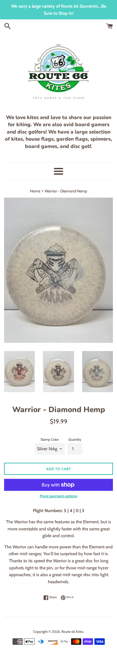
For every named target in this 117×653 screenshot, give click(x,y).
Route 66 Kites (72, 632)
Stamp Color (50, 439)
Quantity (74, 439)
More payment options (58, 496)
